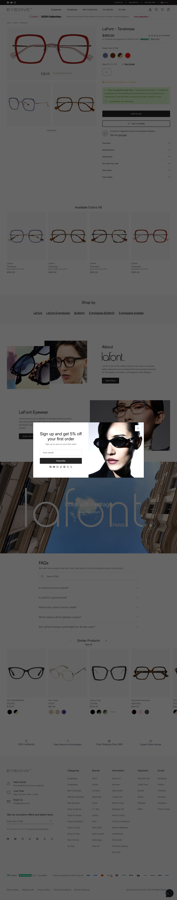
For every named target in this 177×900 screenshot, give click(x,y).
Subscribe (60, 461)
